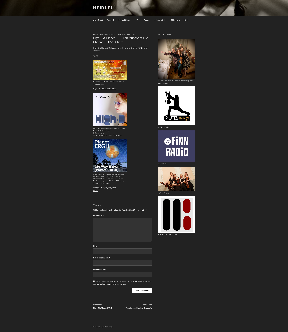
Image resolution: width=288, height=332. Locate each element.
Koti (186, 20)
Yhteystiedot (98, 20)
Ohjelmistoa (175, 20)
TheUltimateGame (108, 89)
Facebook (110, 20)
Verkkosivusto (99, 269)
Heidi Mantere (128, 34)
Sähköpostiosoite (101, 258)
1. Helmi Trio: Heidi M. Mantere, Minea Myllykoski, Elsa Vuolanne (175, 82)
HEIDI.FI (102, 7)
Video (95, 190)
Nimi (95, 246)
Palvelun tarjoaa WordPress (102, 327)
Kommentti (98, 215)
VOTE (95, 56)
